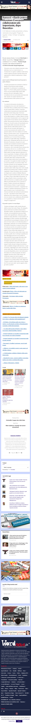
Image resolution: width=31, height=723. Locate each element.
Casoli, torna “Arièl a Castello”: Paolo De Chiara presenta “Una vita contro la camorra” (18, 481)
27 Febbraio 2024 (16, 39)
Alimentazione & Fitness (6, 668)
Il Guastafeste (4, 679)
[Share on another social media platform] (26, 48)
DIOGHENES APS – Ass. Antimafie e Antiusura (10, 699)
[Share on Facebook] (4, 48)
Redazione (22, 702)
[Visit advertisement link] (15, 7)
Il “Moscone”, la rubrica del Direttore (8, 677)
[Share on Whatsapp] (15, 48)
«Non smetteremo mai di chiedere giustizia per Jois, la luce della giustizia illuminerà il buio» (18, 487)
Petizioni (11, 688)
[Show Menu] (1, 2)
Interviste (20, 679)
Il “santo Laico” (20, 677)
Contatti (11, 697)
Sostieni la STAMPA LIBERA (7, 704)
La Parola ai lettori (21, 682)
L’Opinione (13, 682)
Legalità (2, 686)
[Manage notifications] (17, 713)
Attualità (14, 671)
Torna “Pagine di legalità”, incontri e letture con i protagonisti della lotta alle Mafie (8, 398)
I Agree (19, 721)
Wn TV (2, 695)
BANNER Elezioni (4, 697)
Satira (26, 688)
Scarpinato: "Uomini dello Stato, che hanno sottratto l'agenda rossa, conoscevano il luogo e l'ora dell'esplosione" (17, 498)
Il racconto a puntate (12, 679)
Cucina (13, 673)
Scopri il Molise (4, 691)
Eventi (19, 675)
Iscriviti (5, 598)
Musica (6, 688)
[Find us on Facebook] (1, 711)
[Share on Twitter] (8, 48)
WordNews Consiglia (9, 695)
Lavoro (22, 684)
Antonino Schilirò (7, 39)
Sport (2, 693)
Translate (13, 469)
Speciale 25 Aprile (12, 691)
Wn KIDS (27, 693)
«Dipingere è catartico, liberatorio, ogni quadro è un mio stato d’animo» (18, 492)
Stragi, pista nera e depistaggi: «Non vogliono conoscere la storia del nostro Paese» (18, 544)
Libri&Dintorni (22, 686)
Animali (19, 668)
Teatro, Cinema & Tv (19, 693)
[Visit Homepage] (15, 2)
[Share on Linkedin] (12, 48)
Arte (10, 671)
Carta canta (3, 673)
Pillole (16, 688)
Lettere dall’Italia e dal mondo (12, 686)
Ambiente (15, 668)
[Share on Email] (23, 48)
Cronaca (9, 673)
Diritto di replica (4, 675)
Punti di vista (21, 688)
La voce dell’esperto (5, 684)
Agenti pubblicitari (23, 695)
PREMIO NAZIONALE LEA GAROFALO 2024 (10, 702)
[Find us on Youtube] (4, 711)
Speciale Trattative (22, 691)
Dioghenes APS (24, 673)
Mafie (2, 688)
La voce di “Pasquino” (15, 684)
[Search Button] (29, 2)
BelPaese (20, 671)
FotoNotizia (24, 675)
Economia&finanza (13, 675)
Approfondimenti (4, 671)
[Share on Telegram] (19, 48)
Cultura (18, 673)
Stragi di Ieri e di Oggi (9, 693)
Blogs (16, 695)
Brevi (24, 671)
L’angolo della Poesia (5, 682)
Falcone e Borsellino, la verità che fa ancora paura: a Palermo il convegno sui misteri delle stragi (8, 378)
